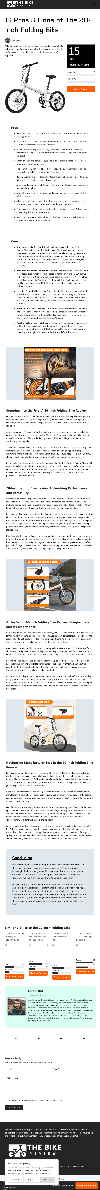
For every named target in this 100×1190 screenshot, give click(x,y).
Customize (16, 1180)
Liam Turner (35, 991)
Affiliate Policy (63, 1167)
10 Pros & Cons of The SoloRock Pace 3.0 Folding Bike (37, 936)
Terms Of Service (78, 1167)
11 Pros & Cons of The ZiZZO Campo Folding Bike (84, 936)
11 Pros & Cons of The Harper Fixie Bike (60, 936)
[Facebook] (16, 1038)
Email (56, 1069)
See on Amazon (81, 89)
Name (10, 1069)
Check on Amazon (86, 1185)
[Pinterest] (61, 1038)
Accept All (47, 1180)
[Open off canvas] (94, 4)
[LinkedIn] (83, 1038)
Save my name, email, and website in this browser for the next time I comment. (35, 1100)
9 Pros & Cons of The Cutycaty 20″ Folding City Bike (14, 936)
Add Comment (12, 1078)
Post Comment (13, 1107)
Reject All (31, 1180)
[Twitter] (39, 1038)
